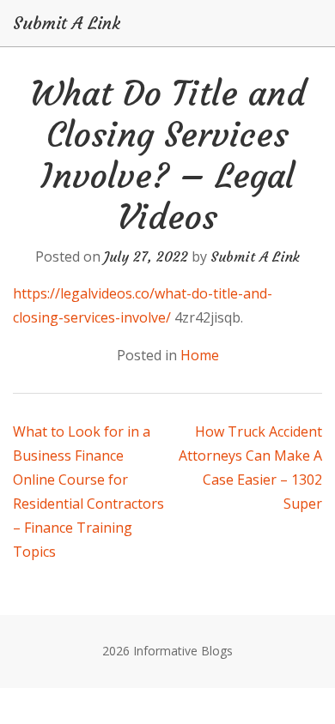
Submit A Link (66, 23)
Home (199, 355)
